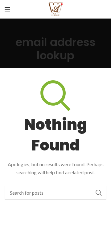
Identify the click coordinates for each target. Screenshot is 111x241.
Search (98, 193)
